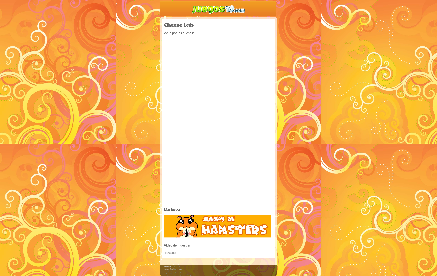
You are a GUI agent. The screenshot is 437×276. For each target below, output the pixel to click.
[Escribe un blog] (169, 253)
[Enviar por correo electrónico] (166, 253)
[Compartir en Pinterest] (175, 253)
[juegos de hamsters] (217, 237)
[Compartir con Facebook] (173, 253)
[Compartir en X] (171, 253)
